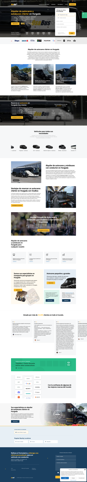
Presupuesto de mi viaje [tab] (63, 14)
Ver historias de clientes (61, 107)
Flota (66, 4)
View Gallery (15, 180)
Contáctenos (14, 261)
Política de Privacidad (73, 480)
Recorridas (60, 4)
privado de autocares (69, 292)
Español (75, 1)
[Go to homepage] (14, 4)
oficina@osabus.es (66, 1)
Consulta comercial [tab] (62, 17)
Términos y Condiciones (34, 469)
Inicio (12, 468)
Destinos (53, 4)
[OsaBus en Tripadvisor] (84, 15)
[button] (84, 469)
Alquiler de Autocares (44, 4)
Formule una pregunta (21, 1)
